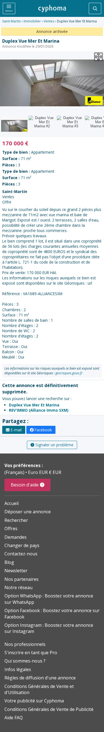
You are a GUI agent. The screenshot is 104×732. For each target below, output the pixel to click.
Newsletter (15, 571)
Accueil (11, 503)
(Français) (15, 472)
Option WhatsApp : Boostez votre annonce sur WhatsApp (48, 599)
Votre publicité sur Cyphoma (34, 701)
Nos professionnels (24, 644)
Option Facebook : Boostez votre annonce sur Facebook (52, 613)
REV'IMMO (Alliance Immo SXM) (39, 410)
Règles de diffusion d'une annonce (40, 678)
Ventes (49, 21)
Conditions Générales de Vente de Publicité (48, 709)
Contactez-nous (20, 554)
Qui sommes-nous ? (24, 661)
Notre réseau (18, 587)
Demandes (15, 537)
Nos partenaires (21, 579)
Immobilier (32, 21)
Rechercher (16, 520)
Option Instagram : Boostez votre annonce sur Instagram (48, 628)
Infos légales (17, 669)
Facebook (43, 429)
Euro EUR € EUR (44, 472)
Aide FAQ (13, 718)
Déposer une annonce (27, 512)
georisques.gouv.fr (69, 373)
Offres (10, 528)
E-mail (16, 429)
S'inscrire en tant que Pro (30, 652)
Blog (9, 562)
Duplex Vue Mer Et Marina (34, 405)
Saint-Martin (11, 21)
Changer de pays (21, 545)
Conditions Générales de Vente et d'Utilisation (39, 689)
